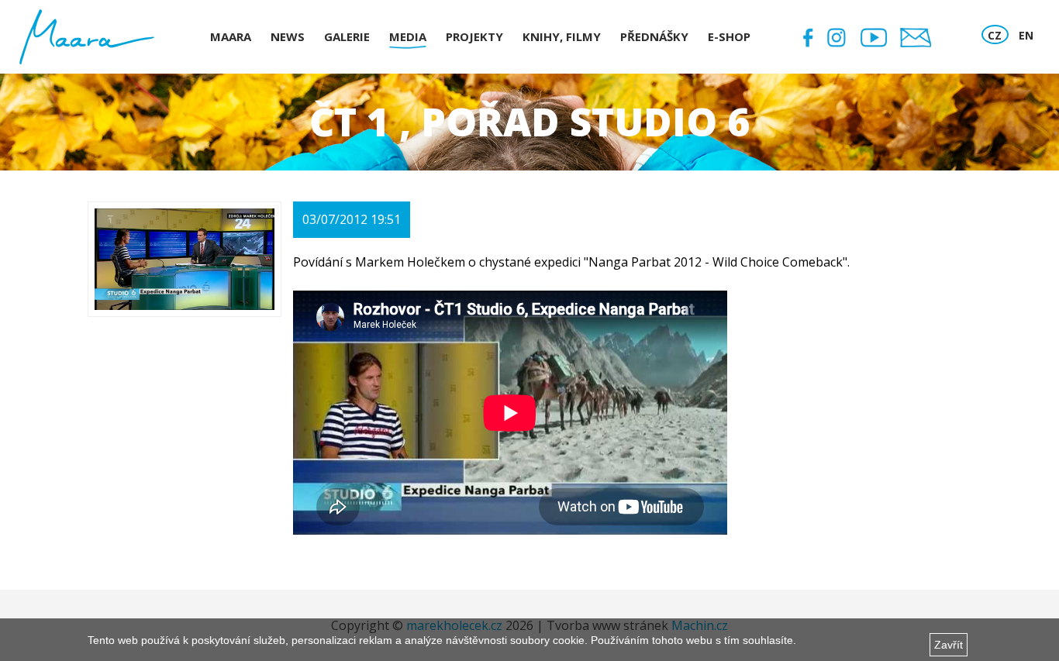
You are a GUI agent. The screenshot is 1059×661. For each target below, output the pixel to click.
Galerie (347, 36)
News (288, 36)
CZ (995, 35)
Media (407, 36)
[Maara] (86, 36)
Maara (230, 36)
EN (1026, 35)
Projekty (474, 36)
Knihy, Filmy (562, 36)
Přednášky (654, 36)
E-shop (729, 36)
